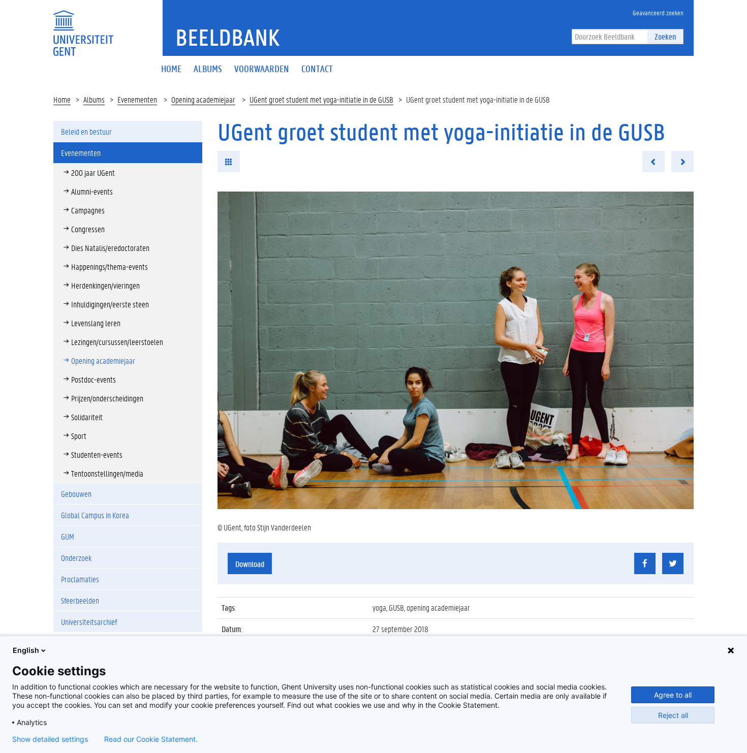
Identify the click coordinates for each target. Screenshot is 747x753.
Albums (94, 99)
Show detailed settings (50, 739)
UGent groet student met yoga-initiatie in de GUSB (321, 99)
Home (62, 99)
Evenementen (137, 99)
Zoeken (665, 36)
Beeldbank (227, 37)
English (26, 650)
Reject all (673, 715)
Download (249, 563)
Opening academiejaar (203, 99)
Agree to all (673, 695)
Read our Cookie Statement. (151, 739)
